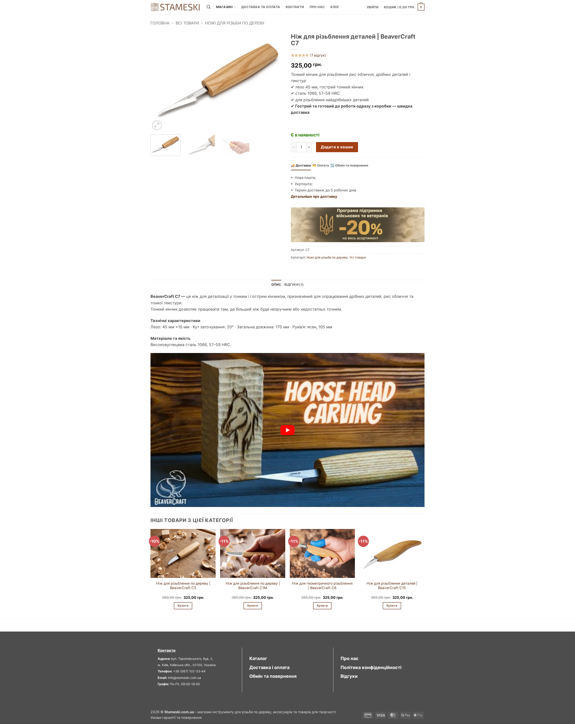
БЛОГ (334, 7)
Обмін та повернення (272, 676)
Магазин (224, 7)
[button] (372, 7)
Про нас (349, 658)
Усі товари (357, 257)
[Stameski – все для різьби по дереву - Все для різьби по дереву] (175, 7)
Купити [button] (183, 605)
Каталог (258, 658)
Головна (159, 23)
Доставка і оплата (269, 667)
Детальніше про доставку (314, 196)
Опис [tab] (276, 284)
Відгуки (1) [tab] (294, 284)
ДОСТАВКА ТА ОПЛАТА (260, 7)
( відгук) (318, 55)
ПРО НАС (317, 7)
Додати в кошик (337, 147)
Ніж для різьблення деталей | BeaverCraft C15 (392, 585)
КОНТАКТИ (295, 7)
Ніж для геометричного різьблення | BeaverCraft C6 (322, 585)
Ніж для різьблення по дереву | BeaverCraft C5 (183, 585)
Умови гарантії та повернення (176, 717)
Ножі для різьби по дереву (234, 23)
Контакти (166, 650)
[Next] (276, 81)
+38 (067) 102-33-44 (189, 671)
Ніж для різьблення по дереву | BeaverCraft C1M (253, 585)
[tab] (301, 165)
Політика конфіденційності (371, 667)
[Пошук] (208, 6)
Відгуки (349, 676)
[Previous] (159, 81)
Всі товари (187, 23)
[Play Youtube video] (287, 430)
